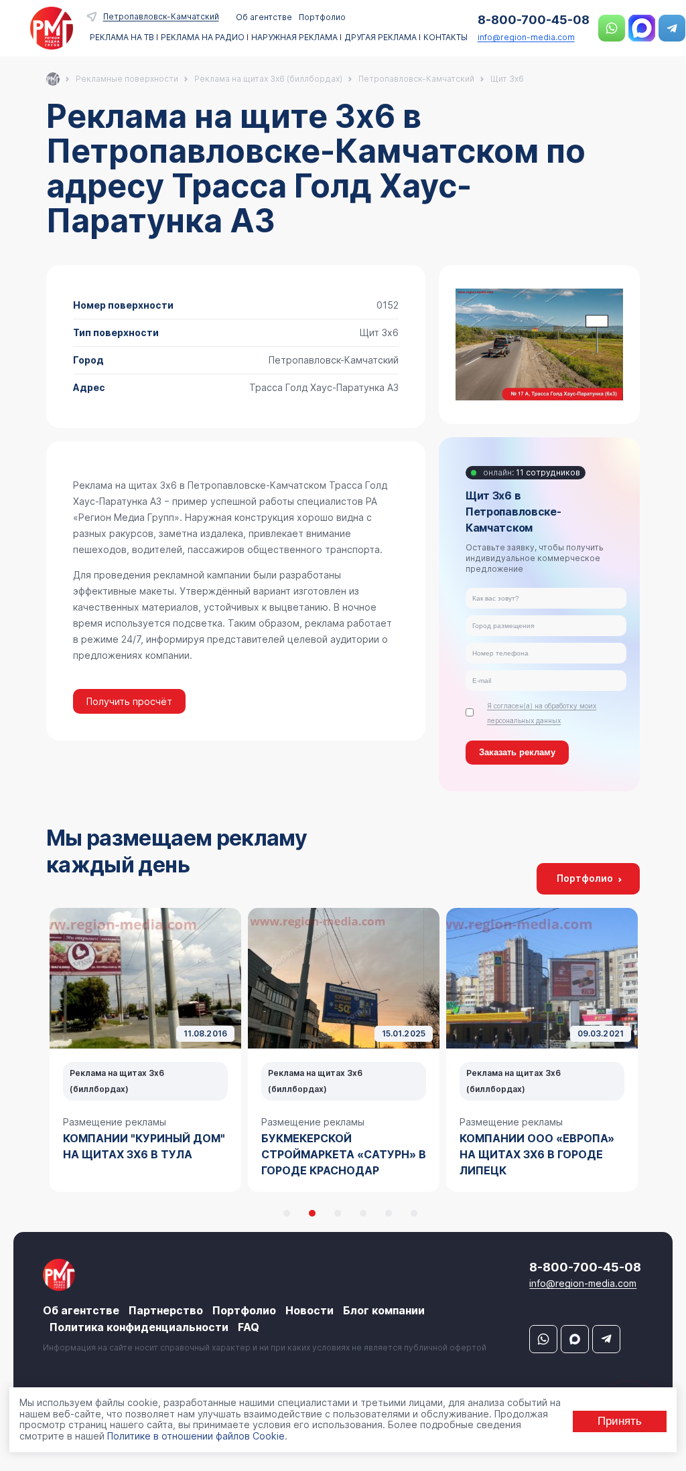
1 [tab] (286, 1213)
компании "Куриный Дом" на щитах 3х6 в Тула (144, 1146)
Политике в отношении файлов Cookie (196, 1436)
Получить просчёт (129, 701)
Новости (309, 1310)
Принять (620, 1421)
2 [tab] (312, 1213)
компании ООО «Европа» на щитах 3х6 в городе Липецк (537, 1154)
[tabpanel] (145, 1050)
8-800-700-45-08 (534, 20)
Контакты (445, 37)
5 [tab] (388, 1213)
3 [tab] (337, 1213)
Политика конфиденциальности (139, 1327)
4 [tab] (363, 1213)
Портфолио (322, 17)
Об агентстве (264, 17)
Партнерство (166, 1310)
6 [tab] (414, 1213)
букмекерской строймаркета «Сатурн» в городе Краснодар (343, 1154)
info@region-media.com (526, 37)
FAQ (248, 1327)
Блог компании (384, 1310)
